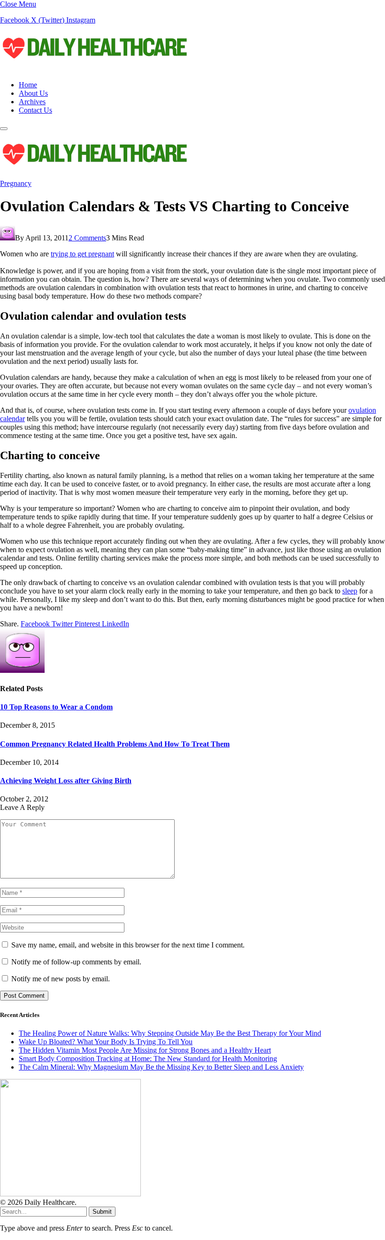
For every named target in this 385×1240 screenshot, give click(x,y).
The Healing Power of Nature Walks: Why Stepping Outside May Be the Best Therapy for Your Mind (170, 1033)
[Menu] (4, 128)
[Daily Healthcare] (94, 69)
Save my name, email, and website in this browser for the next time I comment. (128, 945)
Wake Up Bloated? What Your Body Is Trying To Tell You (105, 1042)
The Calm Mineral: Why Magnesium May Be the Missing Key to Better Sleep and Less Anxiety (161, 1067)
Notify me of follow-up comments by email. (76, 962)
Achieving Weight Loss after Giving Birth (65, 781)
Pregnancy (15, 183)
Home (28, 85)
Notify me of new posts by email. (60, 979)
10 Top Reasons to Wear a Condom (56, 707)
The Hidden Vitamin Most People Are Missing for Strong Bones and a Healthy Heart (145, 1050)
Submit (102, 1211)
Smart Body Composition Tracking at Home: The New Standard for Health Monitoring (148, 1059)
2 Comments (87, 238)
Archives (32, 102)
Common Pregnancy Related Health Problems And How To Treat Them (115, 744)
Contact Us (35, 110)
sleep (349, 591)
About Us (33, 93)
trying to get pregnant (82, 254)
